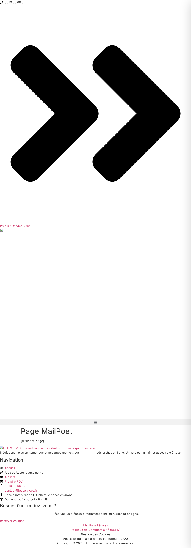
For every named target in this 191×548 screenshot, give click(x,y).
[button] (95, 422)
